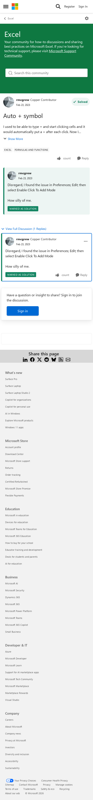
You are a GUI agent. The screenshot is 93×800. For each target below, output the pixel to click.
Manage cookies (64, 784)
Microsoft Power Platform (18, 611)
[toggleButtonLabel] (87, 18)
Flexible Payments (14, 495)
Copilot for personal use (17, 406)
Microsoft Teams (13, 618)
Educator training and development (23, 549)
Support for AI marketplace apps (22, 672)
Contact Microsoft (28, 784)
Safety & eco (47, 789)
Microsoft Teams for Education (21, 529)
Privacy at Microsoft (15, 740)
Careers (9, 719)
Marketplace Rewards (16, 693)
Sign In (83, 6)
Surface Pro (11, 379)
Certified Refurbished (16, 481)
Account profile (13, 447)
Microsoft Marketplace (17, 686)
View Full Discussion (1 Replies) (26, 229)
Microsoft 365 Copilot (16, 624)
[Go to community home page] (15, 6)
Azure (8, 651)
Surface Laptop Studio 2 (17, 392)
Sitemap (9, 784)
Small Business (13, 631)
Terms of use (11, 789)
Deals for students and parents (21, 556)
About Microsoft (13, 726)
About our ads (12, 793)
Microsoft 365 (12, 604)
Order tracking (12, 474)
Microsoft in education (17, 515)
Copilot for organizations (18, 399)
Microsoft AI (11, 583)
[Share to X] (39, 359)
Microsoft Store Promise (17, 488)
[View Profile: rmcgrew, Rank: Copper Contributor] (8, 102)
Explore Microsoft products (19, 420)
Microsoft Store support (17, 461)
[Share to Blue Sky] (53, 359)
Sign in (23, 311)
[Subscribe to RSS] (61, 359)
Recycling (64, 789)
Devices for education (16, 522)
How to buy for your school (19, 542)
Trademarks (29, 789)
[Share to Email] (68, 359)
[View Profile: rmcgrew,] (12, 175)
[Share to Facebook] (32, 359)
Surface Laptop (13, 385)
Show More (15, 139)
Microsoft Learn (13, 665)
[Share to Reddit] (46, 359)
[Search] (58, 6)
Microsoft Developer (16, 658)
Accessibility (11, 761)
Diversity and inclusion (17, 754)
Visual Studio (12, 699)
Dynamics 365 (12, 597)
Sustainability (12, 768)
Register (69, 6)
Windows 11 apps (14, 427)
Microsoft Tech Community (19, 679)
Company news (13, 733)
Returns (9, 467)
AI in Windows (12, 413)
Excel (11, 18)
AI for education (13, 563)
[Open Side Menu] (6, 6)
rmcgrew (22, 100)
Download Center (14, 454)
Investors (10, 747)
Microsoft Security (14, 590)
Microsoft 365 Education (18, 536)
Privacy (46, 784)
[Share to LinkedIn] (25, 359)
